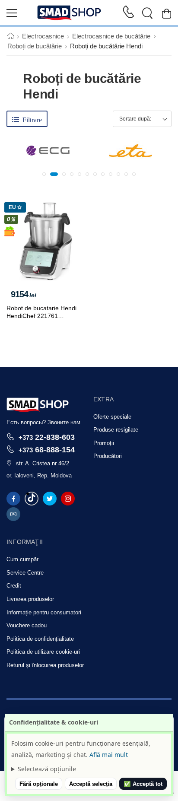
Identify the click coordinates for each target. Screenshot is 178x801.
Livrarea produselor (30, 599)
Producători (107, 456)
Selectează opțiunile (47, 769)
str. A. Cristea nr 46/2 (42, 463)
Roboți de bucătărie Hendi (106, 46)
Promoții (103, 443)
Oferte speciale (112, 416)
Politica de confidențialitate (40, 639)
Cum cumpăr (22, 559)
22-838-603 (47, 437)
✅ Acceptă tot (143, 784)
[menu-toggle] (11, 13)
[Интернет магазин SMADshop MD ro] (69, 13)
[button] (44, 174)
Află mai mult (108, 754)
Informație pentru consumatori (43, 612)
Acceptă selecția (90, 784)
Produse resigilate (115, 429)
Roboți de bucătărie (34, 46)
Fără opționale (38, 784)
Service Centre (25, 572)
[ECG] (48, 151)
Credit (13, 585)
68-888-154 (47, 449)
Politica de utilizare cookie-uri (43, 651)
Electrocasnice (43, 36)
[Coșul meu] (167, 13)
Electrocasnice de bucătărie (111, 36)
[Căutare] (147, 13)
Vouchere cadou (26, 625)
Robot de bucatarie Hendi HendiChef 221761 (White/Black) (41, 316)
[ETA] (130, 151)
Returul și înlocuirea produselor (45, 665)
